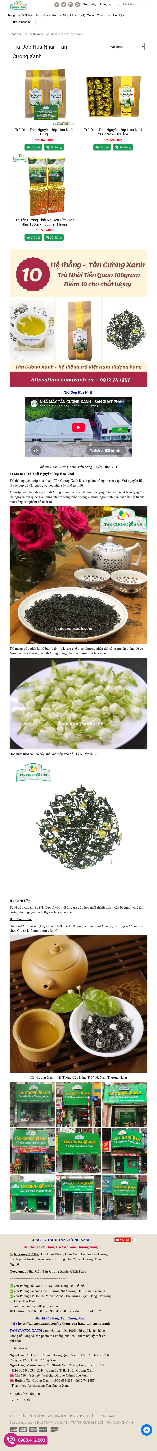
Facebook (20, 1399)
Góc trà (56, 15)
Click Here (78, 1271)
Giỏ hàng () (24, 21)
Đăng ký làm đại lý (74, 15)
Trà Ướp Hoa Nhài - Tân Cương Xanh (43, 34)
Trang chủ (14, 15)
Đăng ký (106, 4)
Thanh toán (104, 15)
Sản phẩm (41, 15)
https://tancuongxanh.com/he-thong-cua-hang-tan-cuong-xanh (64, 1323)
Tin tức (91, 15)
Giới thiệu (28, 15)
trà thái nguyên (34, 653)
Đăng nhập (90, 4)
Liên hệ (117, 15)
